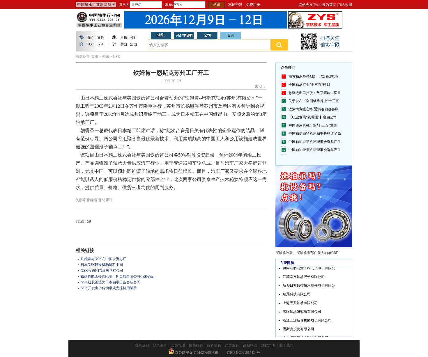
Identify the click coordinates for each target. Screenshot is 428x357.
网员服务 (196, 345)
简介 (90, 37)
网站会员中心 (309, 5)
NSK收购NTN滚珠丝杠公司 (102, 271)
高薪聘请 (250, 345)
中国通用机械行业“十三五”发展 (313, 125)
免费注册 (253, 5)
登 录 (216, 5)
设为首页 (329, 5)
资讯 (105, 57)
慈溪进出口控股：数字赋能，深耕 (315, 93)
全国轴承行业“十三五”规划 (309, 85)
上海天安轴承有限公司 (300, 301)
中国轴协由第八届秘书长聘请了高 (315, 134)
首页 (94, 57)
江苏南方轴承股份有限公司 (304, 275)
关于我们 (286, 345)
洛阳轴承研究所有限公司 (302, 310)
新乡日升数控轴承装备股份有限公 (309, 284)
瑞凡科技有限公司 (297, 293)
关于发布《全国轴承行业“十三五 (314, 101)
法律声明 (268, 345)
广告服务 (232, 345)
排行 (133, 37)
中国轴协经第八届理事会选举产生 (315, 142)
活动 (90, 44)
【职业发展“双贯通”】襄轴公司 (313, 117)
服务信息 (214, 345)
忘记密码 (235, 5)
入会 (100, 44)
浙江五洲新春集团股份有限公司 (307, 319)
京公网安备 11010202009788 (196, 353)
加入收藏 (345, 5)
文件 (100, 37)
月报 (123, 37)
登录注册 (160, 345)
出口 (133, 44)
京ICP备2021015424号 (243, 353)
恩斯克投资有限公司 (298, 328)
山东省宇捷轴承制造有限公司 (305, 336)
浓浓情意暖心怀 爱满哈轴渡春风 (313, 109)
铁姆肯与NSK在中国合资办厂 (103, 259)
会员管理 (178, 345)
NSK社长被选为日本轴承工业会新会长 (110, 282)
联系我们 (142, 345)
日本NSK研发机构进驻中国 (102, 265)
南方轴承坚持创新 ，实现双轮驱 (313, 76)
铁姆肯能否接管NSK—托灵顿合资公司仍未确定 (117, 276)
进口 (123, 44)
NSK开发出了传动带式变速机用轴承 (109, 288)
